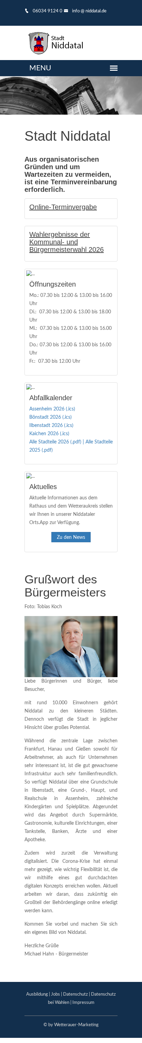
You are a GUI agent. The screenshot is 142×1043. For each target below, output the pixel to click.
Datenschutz (75, 994)
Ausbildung (37, 994)
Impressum (83, 1002)
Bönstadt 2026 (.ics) (50, 417)
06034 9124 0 (47, 11)
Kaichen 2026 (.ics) (49, 433)
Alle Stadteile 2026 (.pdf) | (57, 442)
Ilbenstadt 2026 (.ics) (51, 425)
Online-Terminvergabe (63, 207)
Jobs (55, 994)
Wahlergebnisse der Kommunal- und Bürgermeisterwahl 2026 (66, 242)
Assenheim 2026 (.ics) (52, 409)
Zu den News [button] (71, 537)
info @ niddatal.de (88, 11)
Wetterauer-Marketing (76, 1025)
